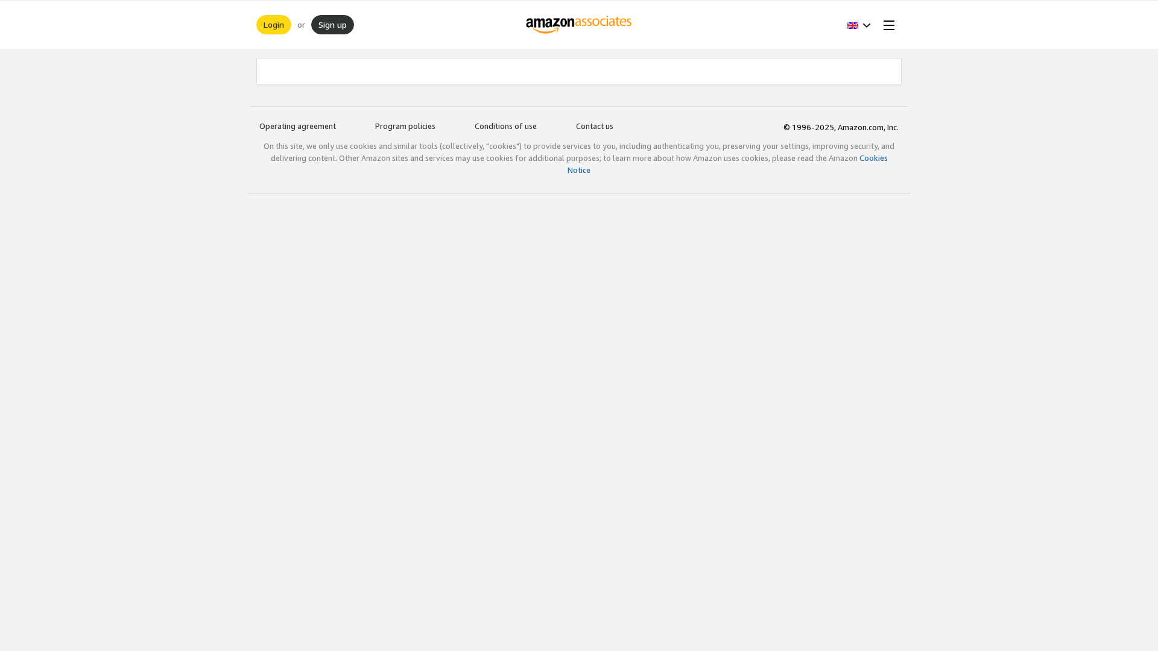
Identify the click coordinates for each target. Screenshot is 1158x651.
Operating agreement (297, 126)
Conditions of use (506, 126)
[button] (859, 24)
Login (274, 24)
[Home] (579, 25)
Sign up (332, 24)
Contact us (594, 126)
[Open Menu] (887, 25)
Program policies (405, 126)
